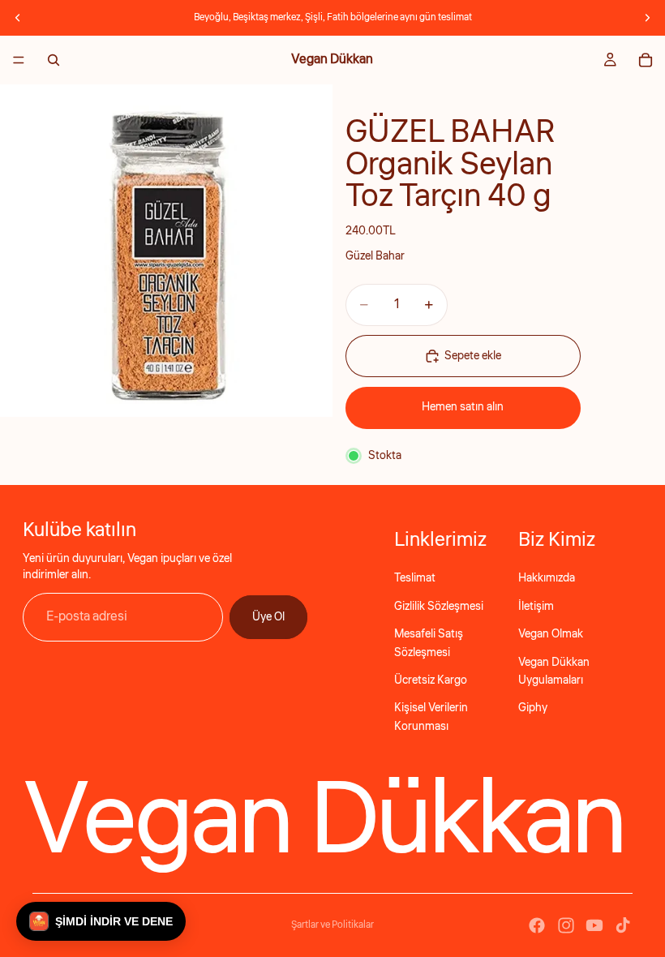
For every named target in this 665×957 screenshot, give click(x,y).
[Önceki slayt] (18, 18)
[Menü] (18, 60)
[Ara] (53, 60)
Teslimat (414, 578)
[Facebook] (537, 925)
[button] (101, 921)
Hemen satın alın (463, 407)
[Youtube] (594, 925)
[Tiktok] (623, 925)
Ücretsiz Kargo (430, 680)
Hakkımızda (546, 578)
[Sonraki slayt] (647, 18)
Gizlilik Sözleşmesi (438, 607)
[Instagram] (566, 925)
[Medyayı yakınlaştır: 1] (166, 250)
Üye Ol (268, 617)
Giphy (532, 708)
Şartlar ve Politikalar (332, 925)
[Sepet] (645, 60)
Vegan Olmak (550, 634)
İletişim (536, 607)
